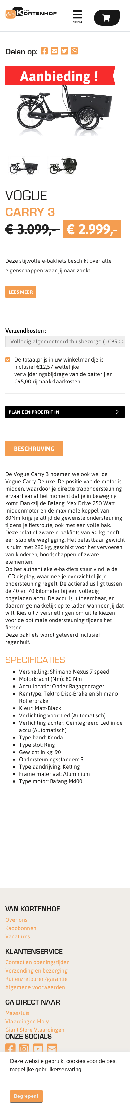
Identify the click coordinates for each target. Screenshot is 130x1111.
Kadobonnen (20, 927)
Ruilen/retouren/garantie (36, 978)
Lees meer (21, 291)
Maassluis (17, 1012)
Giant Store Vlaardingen (34, 1029)
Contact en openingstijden (37, 962)
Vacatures (17, 936)
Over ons (16, 919)
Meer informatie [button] (30, 1079)
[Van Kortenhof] (30, 13)
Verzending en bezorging (36, 970)
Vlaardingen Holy (27, 1021)
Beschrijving (34, 448)
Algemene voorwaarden (35, 987)
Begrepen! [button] (26, 1096)
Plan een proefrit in (34, 411)
